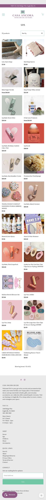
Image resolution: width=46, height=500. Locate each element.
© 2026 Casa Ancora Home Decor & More (16, 491)
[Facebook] (21, 380)
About (4, 453)
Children (5, 438)
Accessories (6, 443)
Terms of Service (8, 460)
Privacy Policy (7, 458)
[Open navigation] (3, 14)
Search (5, 451)
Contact (5, 462)
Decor (5, 434)
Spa (4, 436)
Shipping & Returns (9, 456)
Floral (4, 441)
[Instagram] (24, 380)
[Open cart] (43, 14)
